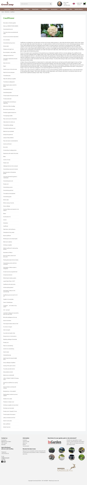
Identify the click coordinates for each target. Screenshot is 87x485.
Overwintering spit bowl (8, 190)
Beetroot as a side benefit (8, 375)
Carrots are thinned (7, 144)
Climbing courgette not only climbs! (10, 405)
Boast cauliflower (7, 235)
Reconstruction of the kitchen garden (9, 173)
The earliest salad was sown (9, 128)
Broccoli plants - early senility (9, 52)
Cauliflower (5, 226)
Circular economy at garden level (10, 271)
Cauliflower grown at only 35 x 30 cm (10, 295)
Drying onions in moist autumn (9, 336)
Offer (71, 9)
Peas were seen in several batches (10, 140)
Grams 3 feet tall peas (8, 302)
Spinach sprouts (6, 427)
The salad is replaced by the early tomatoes (10, 59)
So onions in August (7, 326)
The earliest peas (6, 75)
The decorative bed (7, 98)
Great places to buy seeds (8, 232)
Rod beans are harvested (8, 408)
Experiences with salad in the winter (10, 153)
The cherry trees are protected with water (10, 33)
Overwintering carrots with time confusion (10, 264)
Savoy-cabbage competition (9, 362)
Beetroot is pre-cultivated (8, 131)
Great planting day (7, 355)
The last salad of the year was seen (10, 95)
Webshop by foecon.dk (54, 480)
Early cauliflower (6, 423)
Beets (4, 156)
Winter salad (6, 199)
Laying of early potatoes (8, 137)
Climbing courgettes (7, 245)
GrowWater (26, 9)
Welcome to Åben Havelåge (9, 106)
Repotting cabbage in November (10, 339)
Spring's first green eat (8, 134)
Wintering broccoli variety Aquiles (10, 238)
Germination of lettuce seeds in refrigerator (9, 268)
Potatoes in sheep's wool (8, 401)
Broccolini (5, 147)
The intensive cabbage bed (9, 81)
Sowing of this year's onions (9, 365)
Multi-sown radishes (7, 241)
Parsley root (5, 184)
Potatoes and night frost (8, 49)
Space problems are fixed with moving (9, 387)
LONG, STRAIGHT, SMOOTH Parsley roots (11, 379)
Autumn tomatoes (7, 320)
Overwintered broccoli (8, 29)
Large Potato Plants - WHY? (9, 281)
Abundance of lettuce (7, 252)
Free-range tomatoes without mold (10, 323)
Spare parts (63, 9)
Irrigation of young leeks (8, 299)
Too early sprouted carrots (9, 368)
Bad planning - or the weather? (9, 391)
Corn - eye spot (6, 309)
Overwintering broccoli (8, 181)
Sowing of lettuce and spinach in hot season (11, 210)
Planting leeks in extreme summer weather (10, 395)
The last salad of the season (9, 414)
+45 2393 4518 (66, 5)
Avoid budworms (7, 216)
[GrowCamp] (7, 4)
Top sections (17, 9)
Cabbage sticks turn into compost (10, 166)
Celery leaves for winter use (9, 122)
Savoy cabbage (6, 206)
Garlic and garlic (6, 329)
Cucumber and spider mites (9, 333)
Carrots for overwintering (8, 348)
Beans (4, 213)
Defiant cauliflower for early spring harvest (10, 249)
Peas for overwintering (8, 345)
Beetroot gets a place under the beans (9, 85)
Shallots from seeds (7, 398)
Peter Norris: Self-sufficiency (9, 229)
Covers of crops (6, 159)
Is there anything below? (8, 287)
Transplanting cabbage (8, 125)
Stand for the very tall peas (8, 72)
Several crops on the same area (10, 69)
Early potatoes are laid (8, 372)
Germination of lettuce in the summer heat (9, 291)
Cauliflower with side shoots (9, 284)
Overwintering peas (7, 196)
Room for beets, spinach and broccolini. (9, 256)
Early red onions (6, 63)
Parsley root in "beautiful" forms (10, 411)
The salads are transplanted (9, 193)
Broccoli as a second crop (9, 109)
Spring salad (6, 46)
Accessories (54, 9)
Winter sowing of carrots (8, 202)
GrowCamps (7, 9)
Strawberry (5, 223)
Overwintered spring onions (9, 42)
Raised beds (35, 9)
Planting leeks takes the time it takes (10, 259)
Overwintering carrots (8, 187)
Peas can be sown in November (10, 118)
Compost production (7, 274)
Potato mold (6, 162)
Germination (45, 9)
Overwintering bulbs (7, 92)
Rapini (4, 66)
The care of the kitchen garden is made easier (10, 177)
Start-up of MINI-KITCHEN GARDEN (10, 26)
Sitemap (3, 459)
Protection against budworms (9, 112)
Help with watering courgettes (9, 78)
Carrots (5, 219)
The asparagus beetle (7, 115)
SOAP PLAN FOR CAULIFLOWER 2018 (10, 359)
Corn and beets (6, 39)
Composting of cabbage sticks (10, 150)
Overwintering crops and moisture (10, 169)
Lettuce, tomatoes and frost (9, 417)
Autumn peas (6, 352)
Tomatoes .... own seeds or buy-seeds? (10, 306)
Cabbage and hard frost (8, 55)
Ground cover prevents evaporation (10, 36)
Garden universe (79, 9)
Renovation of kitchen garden (9, 22)
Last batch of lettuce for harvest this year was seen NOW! (11, 313)
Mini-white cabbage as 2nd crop (10, 317)
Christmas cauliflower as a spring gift (10, 383)
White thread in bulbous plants (9, 278)
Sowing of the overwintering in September (9, 102)
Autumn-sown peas (7, 420)
